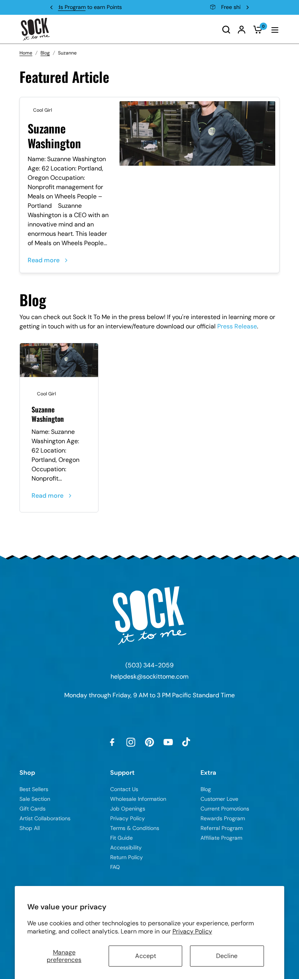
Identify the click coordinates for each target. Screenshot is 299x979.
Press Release (237, 326)
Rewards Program (223, 818)
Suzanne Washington (54, 135)
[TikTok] (186, 742)
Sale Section (34, 798)
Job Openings (127, 808)
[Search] (226, 29)
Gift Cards (32, 808)
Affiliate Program (221, 837)
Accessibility (126, 847)
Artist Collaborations (44, 818)
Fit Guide (121, 837)
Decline (226, 956)
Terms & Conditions (134, 828)
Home (25, 53)
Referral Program (222, 828)
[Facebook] (112, 742)
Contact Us (124, 789)
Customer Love (219, 798)
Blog (45, 53)
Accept (145, 956)
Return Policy (126, 857)
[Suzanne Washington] (197, 133)
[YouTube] (168, 742)
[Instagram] (130, 742)
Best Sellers (33, 789)
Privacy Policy (192, 931)
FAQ (115, 866)
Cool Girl (42, 110)
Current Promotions (225, 808)
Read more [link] (44, 260)
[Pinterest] (149, 742)
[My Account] (241, 29)
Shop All (29, 828)
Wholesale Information (138, 798)
